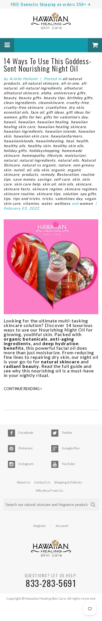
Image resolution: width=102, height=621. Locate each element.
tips (7, 198)
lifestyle (54, 155)
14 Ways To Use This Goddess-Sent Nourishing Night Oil (48, 64)
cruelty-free (77, 102)
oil (29, 170)
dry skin (76, 107)
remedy (47, 174)
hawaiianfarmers (66, 136)
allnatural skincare (21, 93)
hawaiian (26, 122)
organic (58, 170)
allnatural (73, 88)
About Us (24, 482)
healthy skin (39, 145)
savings (44, 179)
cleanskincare (51, 102)
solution (70, 193)
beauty (10, 97)
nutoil (19, 170)
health (82, 141)
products (30, 174)
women (86, 203)
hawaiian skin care (31, 136)
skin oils (65, 184)
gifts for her (30, 117)
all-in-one (70, 83)
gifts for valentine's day (66, 117)
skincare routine (19, 193)
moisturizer (75, 155)
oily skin (41, 170)
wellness (62, 203)
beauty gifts (30, 97)
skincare (84, 184)
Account (62, 526)
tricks (47, 198)
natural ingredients (38, 160)
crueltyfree (56, 107)
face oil (37, 112)
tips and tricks (26, 198)
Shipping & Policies (68, 482)
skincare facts (17, 189)
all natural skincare (40, 83)
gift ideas (55, 112)
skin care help (27, 184)
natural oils (68, 160)
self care (62, 179)
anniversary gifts (70, 93)
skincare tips (49, 193)
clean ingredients (20, 102)
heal (70, 141)
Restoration (68, 174)
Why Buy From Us (49, 490)
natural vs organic (39, 165)
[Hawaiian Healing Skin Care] (50, 22)
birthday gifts (80, 97)
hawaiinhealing (50, 141)
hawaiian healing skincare (62, 126)
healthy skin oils (68, 145)
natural (10, 160)
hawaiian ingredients (23, 131)
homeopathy (33, 155)
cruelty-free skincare (23, 107)
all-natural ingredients (41, 88)
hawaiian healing (53, 122)
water (46, 203)
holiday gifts (15, 150)
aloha (46, 93)
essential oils (16, 112)
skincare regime (47, 189)
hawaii (10, 122)
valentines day (68, 198)
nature (64, 165)
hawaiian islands (60, 131)
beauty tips (54, 97)
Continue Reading (22, 388)
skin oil (49, 184)
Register (39, 526)
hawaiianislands (18, 141)
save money (24, 179)
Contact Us (42, 482)
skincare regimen (81, 189)
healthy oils (15, 145)
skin (76, 179)
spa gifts (88, 193)
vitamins (31, 203)
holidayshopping (44, 150)
